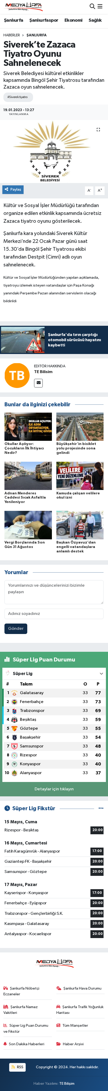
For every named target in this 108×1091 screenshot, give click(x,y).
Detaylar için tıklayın (54, 789)
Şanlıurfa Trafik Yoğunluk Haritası (80, 1010)
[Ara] (92, 7)
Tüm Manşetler (75, 1025)
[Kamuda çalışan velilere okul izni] (80, 475)
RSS (19, 1067)
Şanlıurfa (13, 20)
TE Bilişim (66, 1084)
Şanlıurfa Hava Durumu (82, 988)
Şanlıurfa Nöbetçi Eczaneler (21, 991)
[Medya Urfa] (23, 7)
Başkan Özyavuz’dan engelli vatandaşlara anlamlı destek (76, 547)
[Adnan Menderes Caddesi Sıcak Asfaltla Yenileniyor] (28, 475)
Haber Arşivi (73, 1044)
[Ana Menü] (100, 7)
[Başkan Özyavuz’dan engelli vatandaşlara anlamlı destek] (80, 525)
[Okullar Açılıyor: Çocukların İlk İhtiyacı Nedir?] (28, 426)
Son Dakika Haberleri (26, 1044)
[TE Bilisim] (17, 375)
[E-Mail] (38, 383)
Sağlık (95, 20)
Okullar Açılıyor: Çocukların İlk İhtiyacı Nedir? (24, 448)
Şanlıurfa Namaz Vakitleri (20, 1010)
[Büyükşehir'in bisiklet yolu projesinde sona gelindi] (80, 426)
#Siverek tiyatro (17, 97)
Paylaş (15, 189)
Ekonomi (73, 20)
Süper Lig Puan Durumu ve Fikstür (25, 1028)
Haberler (11, 35)
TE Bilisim (43, 372)
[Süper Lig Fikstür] (101, 808)
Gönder (16, 628)
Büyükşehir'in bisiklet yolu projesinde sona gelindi (76, 448)
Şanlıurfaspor (43, 20)
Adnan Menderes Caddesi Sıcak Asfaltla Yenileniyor (25, 498)
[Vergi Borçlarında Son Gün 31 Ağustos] (28, 525)
